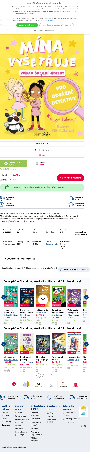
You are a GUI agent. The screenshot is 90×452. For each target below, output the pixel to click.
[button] (45, 30)
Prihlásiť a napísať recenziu (76, 269)
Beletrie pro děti (52, 244)
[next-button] (86, 297)
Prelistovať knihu (42, 144)
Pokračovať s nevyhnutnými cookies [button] (56, 25)
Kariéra (50, 413)
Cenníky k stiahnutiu (35, 413)
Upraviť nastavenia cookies (51, 419)
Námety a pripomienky (36, 433)
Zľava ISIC (6, 425)
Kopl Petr (71, 360)
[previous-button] (3, 297)
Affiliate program (35, 439)
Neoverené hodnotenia (19, 258)
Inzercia (34, 428)
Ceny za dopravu (5, 413)
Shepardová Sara (26, 362)
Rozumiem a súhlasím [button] (27, 25)
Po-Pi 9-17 (70, 422)
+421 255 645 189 (71, 413)
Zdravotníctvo (21, 416)
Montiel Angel (25, 315)
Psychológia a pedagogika (21, 433)
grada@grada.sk (71, 419)
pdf (43, 155)
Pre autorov (36, 419)
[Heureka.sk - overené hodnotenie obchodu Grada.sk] (83, 411)
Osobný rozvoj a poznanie (22, 420)
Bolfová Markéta (10, 315)
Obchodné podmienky (6, 420)
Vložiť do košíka (72, 177)
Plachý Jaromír (41, 313)
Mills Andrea (72, 315)
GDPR (49, 409)
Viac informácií (49, 21)
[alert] (45, 17)
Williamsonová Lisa (11, 360)
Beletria (18, 412)
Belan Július (56, 315)
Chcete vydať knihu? (36, 423)
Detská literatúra (19, 427)
